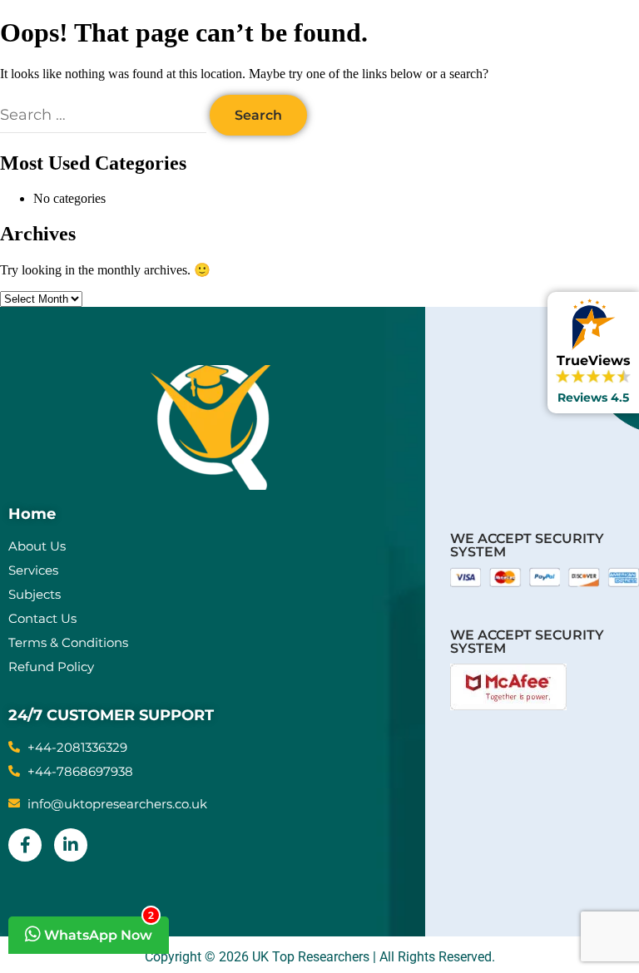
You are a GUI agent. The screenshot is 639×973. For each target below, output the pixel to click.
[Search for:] (105, 115)
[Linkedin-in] (70, 845)
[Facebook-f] (25, 845)
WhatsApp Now (97, 929)
